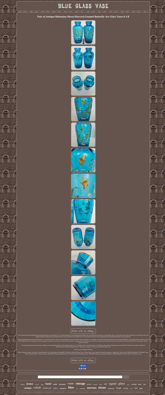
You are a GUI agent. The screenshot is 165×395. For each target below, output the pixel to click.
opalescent (111, 388)
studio (42, 384)
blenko (95, 384)
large (118, 388)
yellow (55, 388)
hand (48, 383)
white (77, 388)
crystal (133, 384)
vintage (80, 383)
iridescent (47, 388)
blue (71, 387)
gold (141, 388)
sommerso (82, 388)
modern (23, 384)
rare (136, 388)
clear (144, 384)
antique (28, 388)
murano (91, 387)
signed (112, 383)
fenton (30, 383)
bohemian (62, 384)
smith (55, 384)
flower (100, 384)
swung (125, 388)
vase (71, 383)
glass (121, 383)
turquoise (63, 388)
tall (105, 384)
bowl (139, 384)
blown (102, 387)
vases (131, 388)
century (37, 384)
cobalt (37, 387)
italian (128, 384)
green (89, 384)
